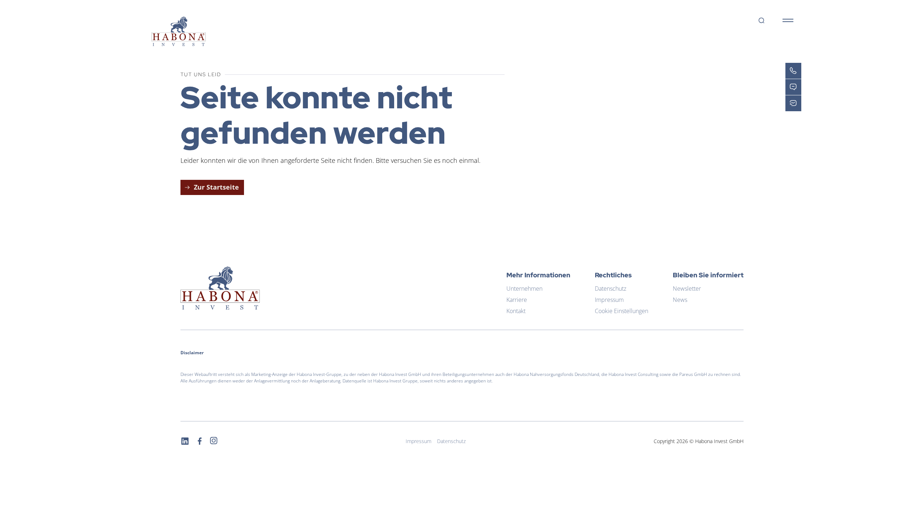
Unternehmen (524, 288)
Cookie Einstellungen (621, 311)
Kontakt (516, 311)
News (680, 300)
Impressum (609, 300)
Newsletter (687, 288)
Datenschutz (610, 288)
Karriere (516, 300)
